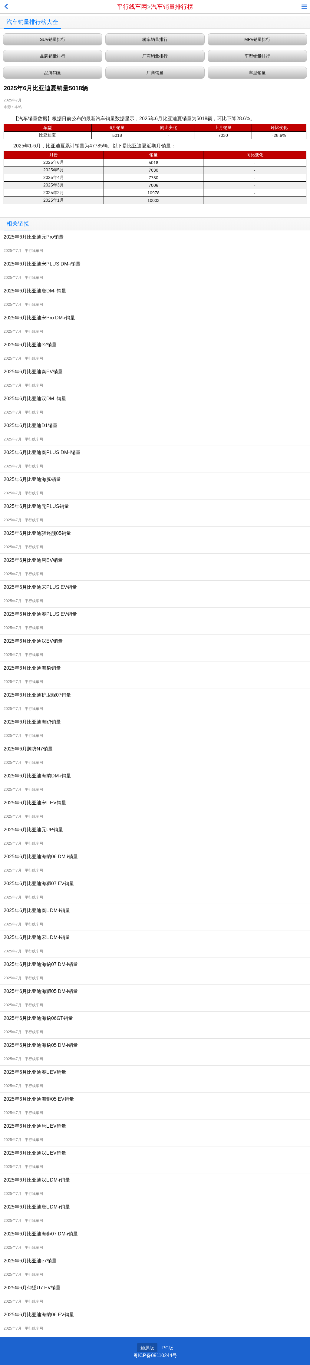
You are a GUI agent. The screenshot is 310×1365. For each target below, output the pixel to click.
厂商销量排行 (155, 56)
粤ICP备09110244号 (155, 1355)
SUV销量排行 (52, 39)
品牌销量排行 (52, 56)
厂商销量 (155, 72)
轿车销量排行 (155, 39)
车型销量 (257, 72)
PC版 (167, 1347)
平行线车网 (132, 7)
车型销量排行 (257, 56)
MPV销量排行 (257, 39)
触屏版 (147, 1347)
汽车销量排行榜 (172, 7)
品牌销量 (52, 72)
